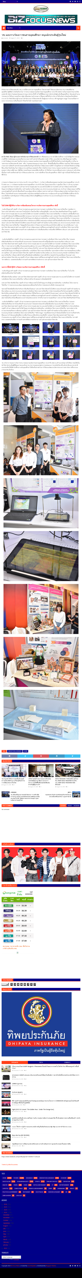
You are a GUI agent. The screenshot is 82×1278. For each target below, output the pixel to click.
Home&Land (61, 1188)
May (4, 1234)
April (4, 1236)
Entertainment (64, 1185)
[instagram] (79, 1)
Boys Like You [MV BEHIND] (20, 1135)
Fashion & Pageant (54, 1192)
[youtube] (75, 1)
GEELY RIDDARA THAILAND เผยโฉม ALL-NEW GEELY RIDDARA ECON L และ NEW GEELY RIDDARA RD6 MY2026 (66, 781)
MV (66, 1192)
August (5, 1226)
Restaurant (26, 1192)
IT (52, 1185)
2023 (5, 1212)
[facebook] (70, 1)
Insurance (29, 1178)
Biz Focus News (15, 1265)
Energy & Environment (36, 1188)
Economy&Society (22, 1181)
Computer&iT (18, 1188)
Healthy (5, 1185)
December (6, 1215)
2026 (5, 1204)
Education (66, 1181)
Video (25, 1185)
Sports (37, 1181)
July (4, 1228)
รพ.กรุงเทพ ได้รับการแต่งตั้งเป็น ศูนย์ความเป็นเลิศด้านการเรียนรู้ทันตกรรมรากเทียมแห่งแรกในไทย (13, 780)
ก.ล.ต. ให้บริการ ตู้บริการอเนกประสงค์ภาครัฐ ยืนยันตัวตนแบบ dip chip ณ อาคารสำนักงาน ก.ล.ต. (42, 1126)
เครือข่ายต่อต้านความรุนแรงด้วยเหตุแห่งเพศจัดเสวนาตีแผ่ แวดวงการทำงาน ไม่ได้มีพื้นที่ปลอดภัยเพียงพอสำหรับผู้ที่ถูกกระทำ (39, 781)
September (6, 1223)
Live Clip (19, 1195)
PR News (16, 1178)
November (6, 1217)
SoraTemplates (31, 1265)
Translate (16, 1259)
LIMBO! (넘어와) (17, 1083)
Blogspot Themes (51, 1265)
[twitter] (73, 1)
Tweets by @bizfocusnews (10, 1164)
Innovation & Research (15, 751)
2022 (5, 1248)
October (6, 1220)
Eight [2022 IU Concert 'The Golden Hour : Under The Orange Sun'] (33, 1109)
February (6, 1242)
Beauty (72, 1188)
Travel (16, 1185)
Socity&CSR (39, 1192)
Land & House (7, 1195)
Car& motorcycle (52, 1181)
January (5, 1245)
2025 (5, 1207)
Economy (63, 1178)
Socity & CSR (6, 1181)
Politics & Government (10, 1192)
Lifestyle (5, 1188)
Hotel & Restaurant (39, 1185)
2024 (5, 1210)
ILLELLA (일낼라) (17, 1092)
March (5, 1239)
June (4, 1231)
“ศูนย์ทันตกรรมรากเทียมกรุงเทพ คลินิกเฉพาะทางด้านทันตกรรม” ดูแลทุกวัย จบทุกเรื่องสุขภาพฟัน (41, 1144)
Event (50, 1188)
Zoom (25, 751)
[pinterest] (77, 1)
